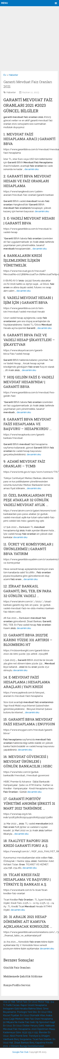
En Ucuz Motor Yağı (38, 1001)
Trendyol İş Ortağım (39, 1035)
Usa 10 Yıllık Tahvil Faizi (15, 1001)
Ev (4, 75)
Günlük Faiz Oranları (17, 967)
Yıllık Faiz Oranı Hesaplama (38, 1018)
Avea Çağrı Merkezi (13, 1018)
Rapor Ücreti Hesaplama (33, 1005)
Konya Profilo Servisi (16, 985)
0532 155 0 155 (30, 1032)
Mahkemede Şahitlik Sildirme (22, 976)
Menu (4, 3)
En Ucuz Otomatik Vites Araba (36, 1015)
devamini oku (31, 169)
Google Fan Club (20, 1052)
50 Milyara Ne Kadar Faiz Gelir (19, 1022)
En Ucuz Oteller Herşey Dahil (28, 1025)
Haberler (13, 75)
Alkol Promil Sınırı (19, 1035)
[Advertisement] (29, 39)
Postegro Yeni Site (27, 1012)
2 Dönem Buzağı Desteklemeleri (26, 1046)
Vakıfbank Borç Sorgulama (17, 1039)
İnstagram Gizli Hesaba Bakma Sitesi (22, 1008)
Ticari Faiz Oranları (42, 1039)
